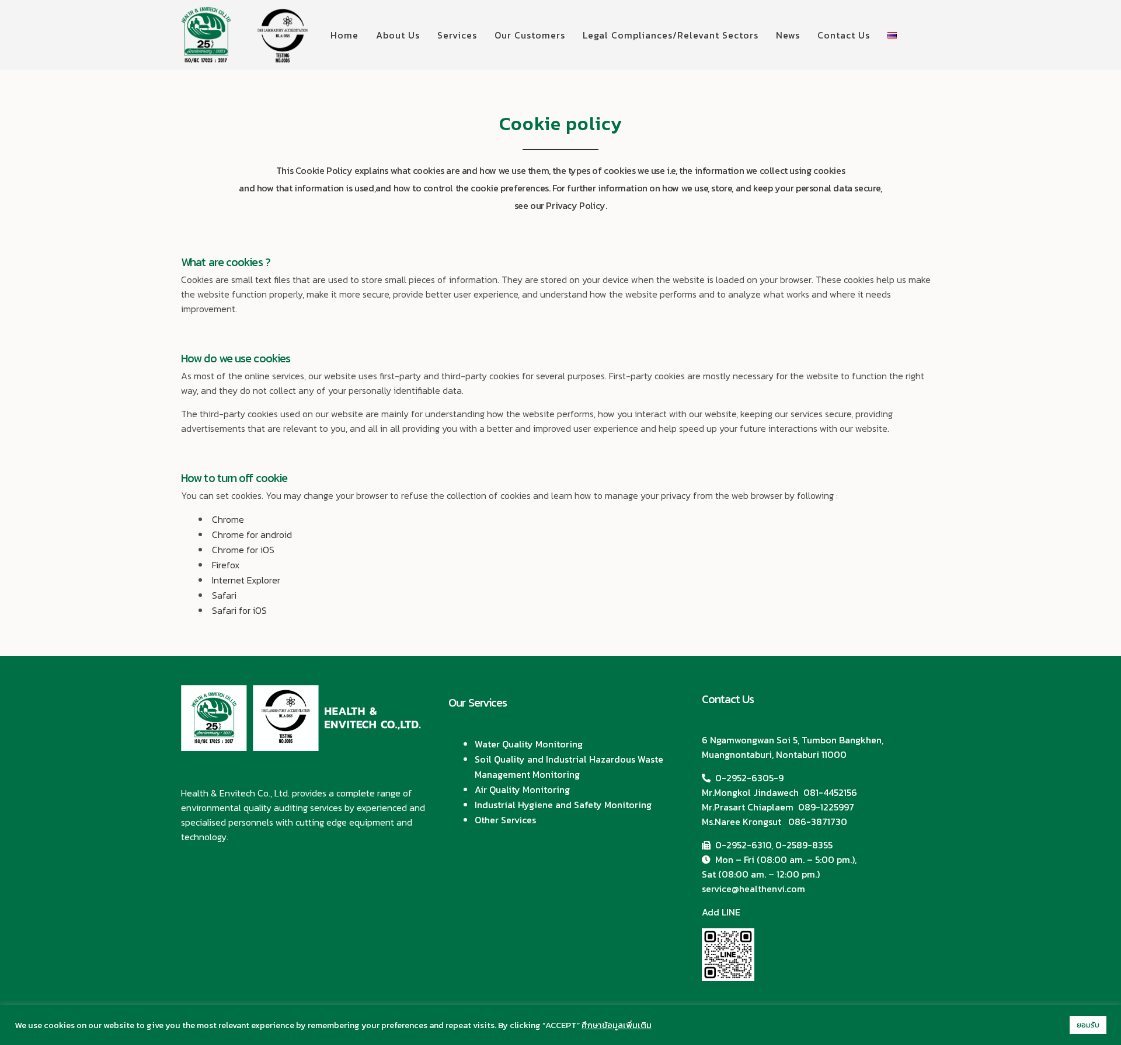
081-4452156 (830, 792)
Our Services (477, 702)
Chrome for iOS (243, 550)
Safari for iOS (239, 610)
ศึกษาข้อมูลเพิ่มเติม (617, 1025)
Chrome (228, 519)
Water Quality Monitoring (529, 744)
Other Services (505, 820)
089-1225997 (826, 807)
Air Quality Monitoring (522, 789)
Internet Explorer (246, 580)
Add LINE (721, 912)
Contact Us (728, 699)
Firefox (225, 565)
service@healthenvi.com (753, 889)
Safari (224, 595)
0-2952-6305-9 (749, 778)
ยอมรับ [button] (1088, 1024)
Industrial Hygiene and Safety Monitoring (563, 805)
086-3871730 (817, 822)
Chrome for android (252, 534)
